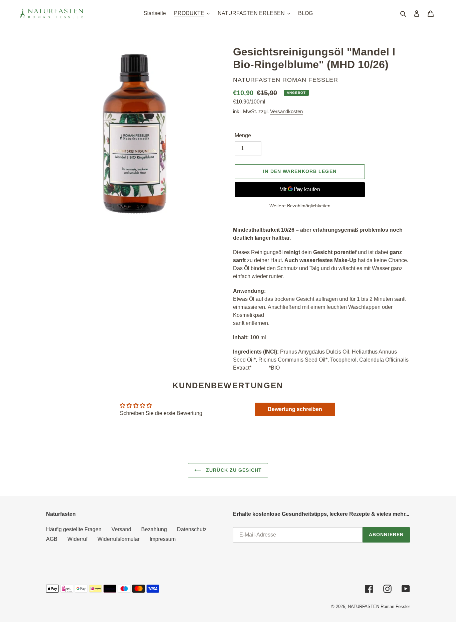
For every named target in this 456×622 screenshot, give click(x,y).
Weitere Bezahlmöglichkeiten (299, 205)
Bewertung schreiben (295, 409)
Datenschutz (192, 529)
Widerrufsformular (118, 539)
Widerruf (77, 539)
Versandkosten (286, 111)
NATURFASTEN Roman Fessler (379, 606)
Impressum (163, 539)
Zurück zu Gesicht (233, 470)
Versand (121, 529)
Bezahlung (154, 529)
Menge (243, 135)
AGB (51, 539)
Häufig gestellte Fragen (73, 529)
